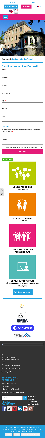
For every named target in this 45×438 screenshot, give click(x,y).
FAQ (13, 2)
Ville (4, 101)
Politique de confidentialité (10, 389)
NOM (4, 70)
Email (4, 116)
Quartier (4, 109)
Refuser (16, 434)
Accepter (9, 434)
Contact (33, 2)
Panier (27, 6)
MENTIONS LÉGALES (9, 383)
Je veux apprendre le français (22, 188)
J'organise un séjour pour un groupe (22, 250)
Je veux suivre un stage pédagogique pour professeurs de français (23, 283)
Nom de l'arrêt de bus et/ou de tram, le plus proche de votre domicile (21, 131)
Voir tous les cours (22, 292)
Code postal (6, 93)
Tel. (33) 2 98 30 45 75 (12, 365)
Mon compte (11, 6)
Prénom (5, 77)
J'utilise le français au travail (22, 219)
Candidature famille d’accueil (20, 66)
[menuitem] (38, 6)
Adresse (5, 85)
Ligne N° (5, 139)
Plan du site (5, 386)
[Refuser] (42, 431)
